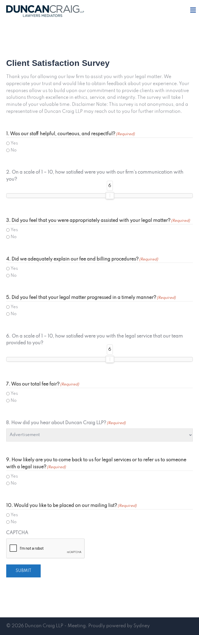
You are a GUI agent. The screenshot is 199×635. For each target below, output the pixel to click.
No (14, 150)
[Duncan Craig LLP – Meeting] (45, 11)
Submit (23, 571)
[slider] (109, 195)
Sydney (141, 626)
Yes (14, 143)
